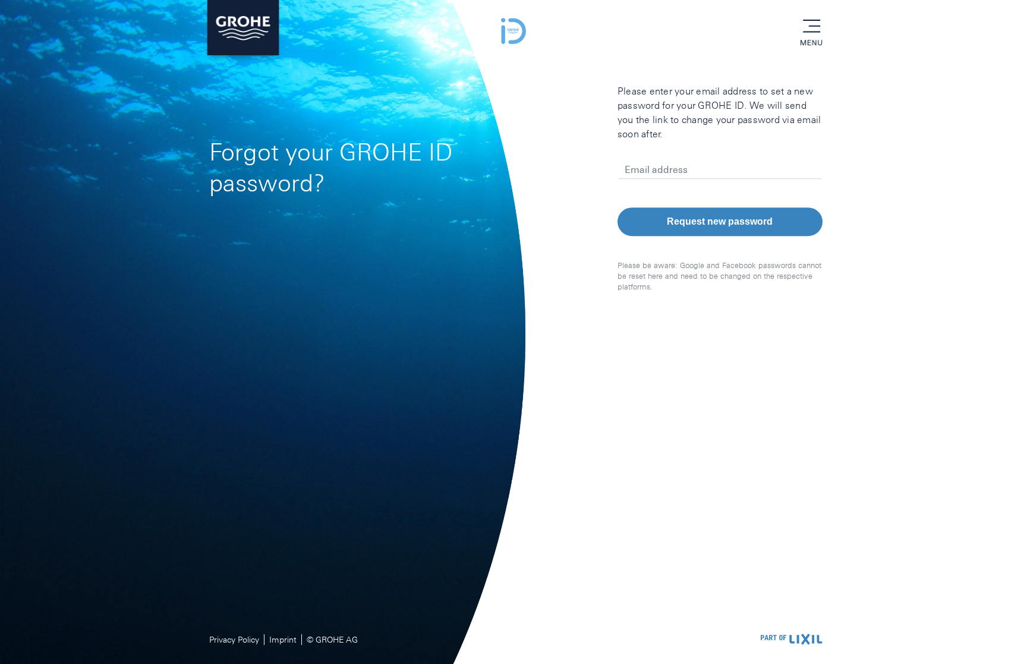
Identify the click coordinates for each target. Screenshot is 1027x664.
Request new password (720, 221)
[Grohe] (243, 31)
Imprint (283, 639)
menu (811, 26)
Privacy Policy (234, 639)
